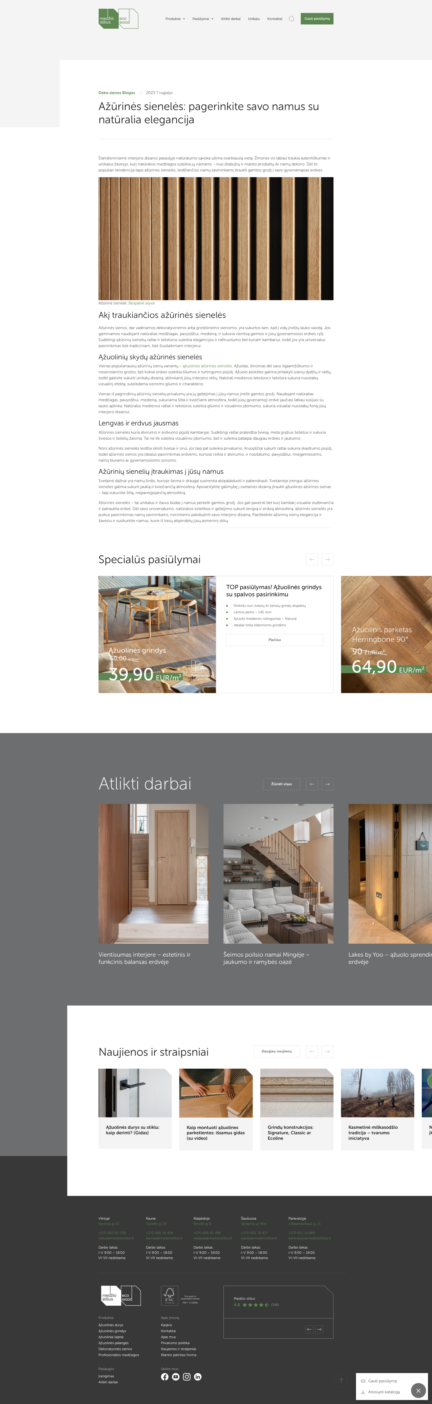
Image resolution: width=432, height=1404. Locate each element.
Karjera (166, 1325)
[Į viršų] (341, 1380)
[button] (312, 559)
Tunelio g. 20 (156, 1224)
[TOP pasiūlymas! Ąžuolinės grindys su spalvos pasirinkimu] (157, 634)
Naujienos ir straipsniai (178, 1349)
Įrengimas (106, 1376)
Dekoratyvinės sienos (115, 1349)
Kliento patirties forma (178, 1355)
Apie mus (168, 1337)
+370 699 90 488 (207, 1233)
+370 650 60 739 (112, 1233)
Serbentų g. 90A (253, 1224)
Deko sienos (109, 92)
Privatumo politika (175, 1343)
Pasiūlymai (200, 19)
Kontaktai (274, 19)
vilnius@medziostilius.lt (116, 1238)
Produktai (173, 19)
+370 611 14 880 (301, 1233)
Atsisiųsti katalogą (383, 1392)
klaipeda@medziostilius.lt (213, 1238)
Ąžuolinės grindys (112, 1331)
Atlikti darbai (230, 19)
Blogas (128, 92)
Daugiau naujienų (277, 1051)
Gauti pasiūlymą (317, 18)
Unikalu (254, 19)
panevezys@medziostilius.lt (309, 1238)
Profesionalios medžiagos (118, 1355)
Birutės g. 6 (202, 1224)
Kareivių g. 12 (108, 1224)
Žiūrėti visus (281, 784)
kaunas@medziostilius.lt (164, 1238)
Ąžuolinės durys (110, 1325)
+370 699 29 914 (159, 1233)
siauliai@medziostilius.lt (259, 1238)
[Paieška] (291, 19)
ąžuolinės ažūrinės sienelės (207, 366)
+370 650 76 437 (254, 1233)
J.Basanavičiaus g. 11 (304, 1224)
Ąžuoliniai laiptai (111, 1337)
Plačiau (274, 640)
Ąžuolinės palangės (113, 1343)
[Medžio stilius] (118, 19)
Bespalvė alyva (141, 303)
